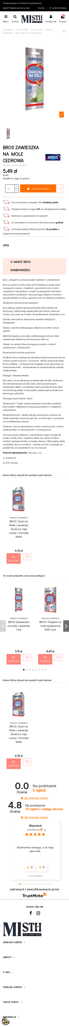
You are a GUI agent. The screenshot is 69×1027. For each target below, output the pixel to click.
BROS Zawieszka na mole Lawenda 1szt (18, 625)
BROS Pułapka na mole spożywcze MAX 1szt (50, 625)
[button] (22, 798)
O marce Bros (21, 262)
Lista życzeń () (59, 8)
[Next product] (65, 31)
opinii (44, 809)
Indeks (6, 165)
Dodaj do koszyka (40, 188)
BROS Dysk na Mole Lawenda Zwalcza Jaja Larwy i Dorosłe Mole (18, 528)
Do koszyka (13, 558)
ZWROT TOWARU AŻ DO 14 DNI (16, 8)
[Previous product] (64, 31)
